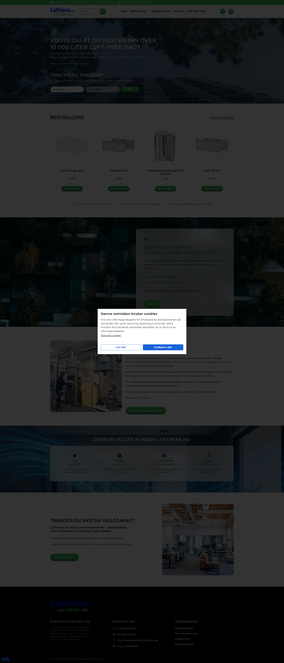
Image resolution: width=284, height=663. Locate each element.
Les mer (121, 347)
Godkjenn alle (163, 347)
